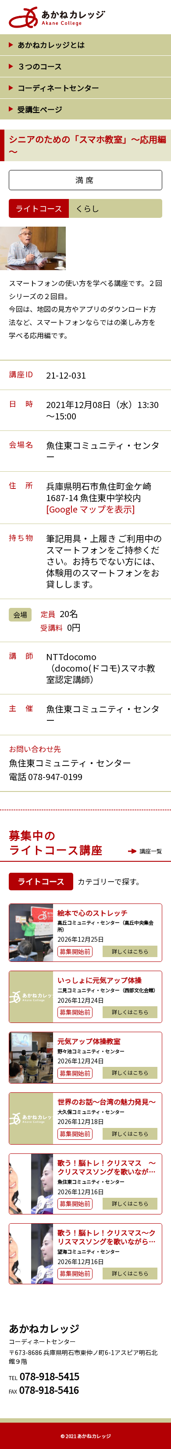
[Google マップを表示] (90, 508)
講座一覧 (150, 851)
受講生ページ (40, 109)
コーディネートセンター (58, 87)
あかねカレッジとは (51, 44)
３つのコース (40, 66)
